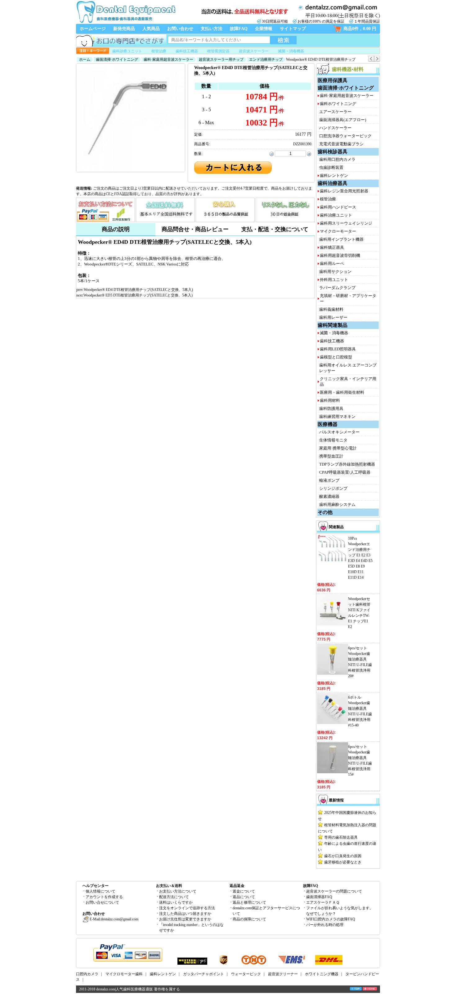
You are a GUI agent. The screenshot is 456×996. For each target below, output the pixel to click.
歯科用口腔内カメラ (337, 159)
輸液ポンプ (329, 480)
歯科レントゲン (334, 175)
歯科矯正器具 (332, 247)
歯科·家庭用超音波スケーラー (168, 59)
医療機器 (328, 424)
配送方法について (174, 897)
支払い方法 (211, 28)
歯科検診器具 (332, 151)
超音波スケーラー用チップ (221, 59)
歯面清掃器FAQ (319, 897)
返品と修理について (249, 902)
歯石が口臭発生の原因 (342, 856)
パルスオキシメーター (339, 432)
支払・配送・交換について (274, 229)
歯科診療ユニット (127, 51)
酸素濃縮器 (329, 496)
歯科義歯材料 (331, 309)
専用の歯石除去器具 (341, 837)
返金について (244, 891)
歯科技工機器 (187, 51)
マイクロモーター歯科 (124, 974)
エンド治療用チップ (266, 59)
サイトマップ (293, 28)
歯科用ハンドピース (338, 207)
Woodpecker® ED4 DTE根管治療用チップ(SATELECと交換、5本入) (138, 289)
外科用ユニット (334, 279)
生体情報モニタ (333, 440)
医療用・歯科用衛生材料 (342, 392)
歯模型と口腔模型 (336, 357)
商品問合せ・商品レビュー (195, 229)
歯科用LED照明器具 (338, 349)
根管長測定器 (218, 51)
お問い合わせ (180, 28)
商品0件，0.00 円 (359, 28)
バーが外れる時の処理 (324, 925)
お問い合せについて (102, 902)
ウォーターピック (246, 974)
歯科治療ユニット (336, 215)
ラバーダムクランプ (337, 287)
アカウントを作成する (104, 897)
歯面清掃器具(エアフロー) (342, 119)
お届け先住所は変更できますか (185, 919)
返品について (244, 897)
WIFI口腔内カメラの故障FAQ (330, 919)
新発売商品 (124, 28)
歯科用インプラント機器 (341, 239)
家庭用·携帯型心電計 (338, 448)
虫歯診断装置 (331, 167)
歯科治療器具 (332, 183)
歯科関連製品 (332, 325)
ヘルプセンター (96, 886)
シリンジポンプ (333, 488)
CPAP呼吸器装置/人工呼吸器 (344, 472)
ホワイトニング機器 (321, 974)
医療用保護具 (332, 80)
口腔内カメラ (87, 974)
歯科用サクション (335, 271)
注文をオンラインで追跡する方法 (187, 908)
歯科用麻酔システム (337, 504)
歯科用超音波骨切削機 (340, 255)
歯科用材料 (330, 400)
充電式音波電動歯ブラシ (341, 144)
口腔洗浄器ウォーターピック (345, 136)
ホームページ (93, 28)
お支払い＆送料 (169, 886)
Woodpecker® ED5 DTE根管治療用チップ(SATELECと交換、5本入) (138, 295)
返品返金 (237, 886)
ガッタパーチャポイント (203, 974)
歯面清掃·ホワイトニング (117, 59)
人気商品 (151, 28)
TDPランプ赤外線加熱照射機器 (347, 464)
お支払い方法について (177, 891)
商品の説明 (116, 229)
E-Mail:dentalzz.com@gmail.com (113, 919)
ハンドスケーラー (335, 127)
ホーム (84, 59)
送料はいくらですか (176, 902)
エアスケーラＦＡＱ (322, 902)
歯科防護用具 (331, 408)
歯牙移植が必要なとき (342, 862)
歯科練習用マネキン (337, 416)
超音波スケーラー (254, 51)
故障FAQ (239, 28)
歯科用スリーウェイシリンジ (346, 223)
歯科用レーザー (333, 317)
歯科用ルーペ (332, 263)
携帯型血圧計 (331, 456)
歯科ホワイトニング (338, 103)
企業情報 (263, 28)
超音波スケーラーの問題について (334, 891)
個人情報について (100, 891)
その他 (325, 512)
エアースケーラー (335, 111)
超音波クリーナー (283, 974)
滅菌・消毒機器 (291, 51)
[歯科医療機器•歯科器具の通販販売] (125, 22)
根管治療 (158, 51)
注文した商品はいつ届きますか (185, 913)
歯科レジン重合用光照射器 (344, 191)
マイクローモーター (338, 231)
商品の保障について (249, 919)
